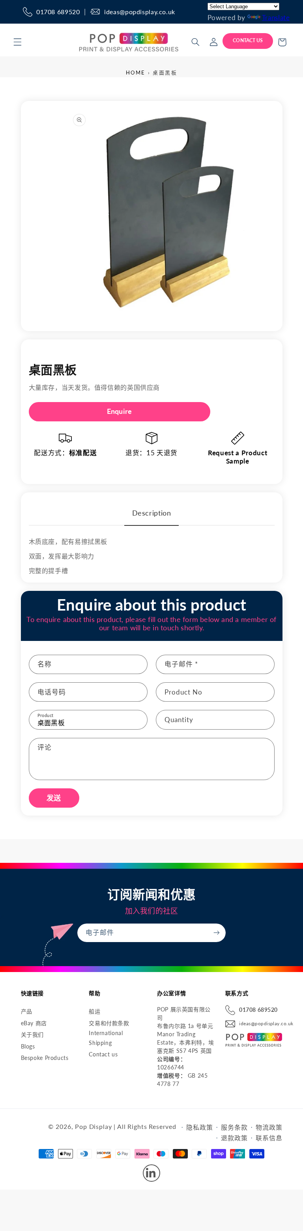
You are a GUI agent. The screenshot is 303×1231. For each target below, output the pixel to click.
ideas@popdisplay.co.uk (139, 11)
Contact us (103, 1054)
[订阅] (217, 932)
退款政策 (234, 1138)
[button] (17, 42)
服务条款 (234, 1127)
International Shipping (106, 1038)
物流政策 (269, 1127)
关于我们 (32, 1034)
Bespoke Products (45, 1057)
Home (136, 72)
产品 (26, 1011)
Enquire (119, 411)
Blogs (28, 1046)
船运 (94, 1011)
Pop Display (93, 1126)
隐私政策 (199, 1127)
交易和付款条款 (109, 1023)
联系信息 (269, 1138)
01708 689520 (58, 11)
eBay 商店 (34, 1023)
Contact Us (248, 40)
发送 (54, 797)
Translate (276, 17)
